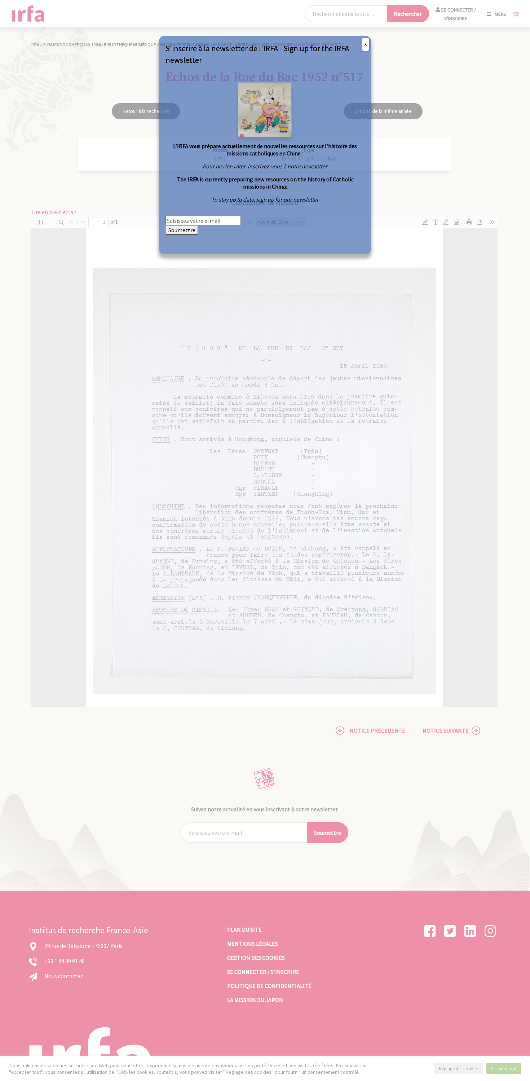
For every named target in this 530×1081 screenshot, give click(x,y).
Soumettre (181, 230)
